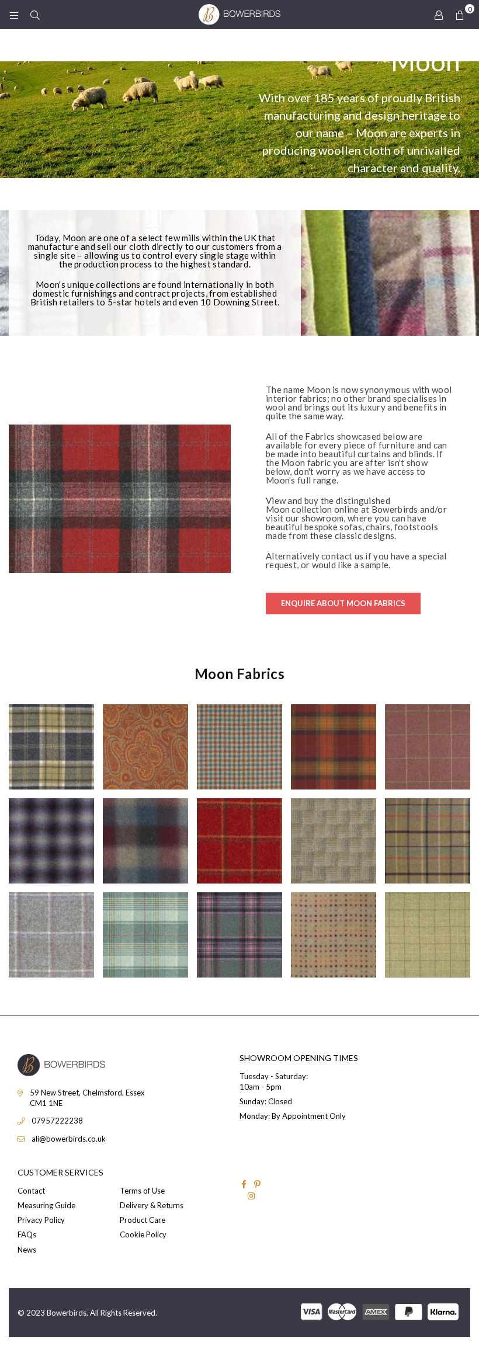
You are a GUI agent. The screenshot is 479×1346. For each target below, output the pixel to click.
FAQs (27, 1234)
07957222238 (57, 1120)
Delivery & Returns (151, 1205)
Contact (31, 1190)
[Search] (35, 14)
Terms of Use (142, 1190)
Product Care (142, 1220)
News (27, 1249)
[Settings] (438, 14)
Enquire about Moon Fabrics (343, 603)
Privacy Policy (41, 1220)
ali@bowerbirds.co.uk (69, 1138)
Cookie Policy (143, 1234)
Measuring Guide (46, 1205)
